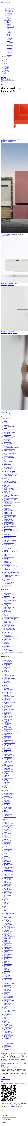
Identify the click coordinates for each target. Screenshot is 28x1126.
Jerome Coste (7, 720)
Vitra (5, 783)
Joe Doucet (6, 920)
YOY (5, 786)
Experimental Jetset (8, 877)
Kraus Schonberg (8, 503)
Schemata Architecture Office (11, 551)
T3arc (5, 568)
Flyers (8, 29)
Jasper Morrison (8, 719)
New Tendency (7, 750)
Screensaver (10, 11)
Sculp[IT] (6, 552)
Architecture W (7, 435)
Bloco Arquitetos (8, 446)
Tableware (9, 52)
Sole (5, 764)
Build (5, 847)
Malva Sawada (7, 937)
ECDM (5, 604)
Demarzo (6, 685)
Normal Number (8, 964)
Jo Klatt (6, 919)
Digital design (7, 10)
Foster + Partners (8, 480)
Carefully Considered (9, 675)
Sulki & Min (7, 1004)
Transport (9, 55)
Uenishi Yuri (7, 1023)
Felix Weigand (7, 884)
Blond (5, 670)
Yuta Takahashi (7, 1037)
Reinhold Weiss (7, 759)
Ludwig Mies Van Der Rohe (11, 731)
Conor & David (7, 857)
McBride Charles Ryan (9, 516)
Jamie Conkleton (8, 915)
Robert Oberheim (8, 761)
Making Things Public (9, 936)
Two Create (6, 775)
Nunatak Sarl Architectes (10, 526)
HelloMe (6, 896)
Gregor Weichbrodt (8, 892)
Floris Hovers (7, 699)
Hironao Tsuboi (7, 713)
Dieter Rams (7, 686)
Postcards (9, 39)
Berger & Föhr (7, 844)
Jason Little (6, 916)
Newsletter (6, 71)
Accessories (10, 45)
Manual (5, 940)
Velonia (5, 779)
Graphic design (7, 20)
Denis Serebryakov (8, 864)
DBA (5, 684)
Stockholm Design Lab (9, 997)
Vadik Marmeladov (8, 778)
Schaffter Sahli (7, 987)
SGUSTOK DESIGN (6, 2)
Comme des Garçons (9, 797)
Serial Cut (6, 989)
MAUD (6, 951)
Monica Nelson (7, 954)
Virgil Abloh (7, 782)
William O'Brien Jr (8, 585)
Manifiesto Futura (8, 938)
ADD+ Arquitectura (9, 426)
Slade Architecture (8, 641)
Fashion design (7, 15)
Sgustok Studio (7, 990)
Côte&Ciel (6, 798)
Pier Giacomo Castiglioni (10, 755)
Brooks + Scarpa (8, 450)
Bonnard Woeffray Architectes (11, 447)
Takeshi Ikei (7, 571)
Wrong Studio (7, 1034)
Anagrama (6, 829)
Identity (9, 32)
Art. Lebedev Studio (9, 661)
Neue (5, 959)
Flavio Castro (7, 477)
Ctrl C (5, 860)
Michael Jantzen (8, 519)
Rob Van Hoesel (8, 978)
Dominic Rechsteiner (9, 867)
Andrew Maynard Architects (11, 430)
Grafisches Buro (8, 889)
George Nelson (7, 703)
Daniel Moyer (7, 681)
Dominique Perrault (8, 689)
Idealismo (6, 909)
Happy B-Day (7, 487)
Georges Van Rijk (8, 705)
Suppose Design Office (9, 565)
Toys (8, 53)
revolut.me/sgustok (5, 1079)
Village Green (7, 1028)
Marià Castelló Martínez (10, 510)
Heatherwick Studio (9, 488)
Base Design (7, 843)
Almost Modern (8, 828)
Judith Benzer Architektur (10, 499)
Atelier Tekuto (7, 440)
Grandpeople (7, 891)
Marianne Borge (8, 512)
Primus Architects (8, 544)
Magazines (9, 35)
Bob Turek (6, 671)
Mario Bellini (7, 738)
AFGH (5, 428)
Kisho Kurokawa (8, 501)
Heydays (6, 903)
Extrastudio (6, 470)
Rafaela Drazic (7, 975)
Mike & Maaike (8, 744)
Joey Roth (6, 722)
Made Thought (7, 734)
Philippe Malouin (8, 754)
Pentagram (6, 969)
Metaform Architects (9, 517)
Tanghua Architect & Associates (11, 572)
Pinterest (6, 68)
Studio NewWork (8, 1001)
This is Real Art (7, 1014)
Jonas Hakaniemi (8, 723)
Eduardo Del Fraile (8, 871)
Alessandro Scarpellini (9, 825)
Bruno (5, 674)
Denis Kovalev (19, 1063)
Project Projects (7, 972)
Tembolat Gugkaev (8, 771)
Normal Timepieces (8, 751)
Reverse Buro (7, 976)
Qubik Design (7, 973)
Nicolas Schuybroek (9, 523)
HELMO (6, 899)
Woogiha (6, 785)
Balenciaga (6, 796)
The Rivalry (7, 1011)
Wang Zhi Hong (8, 1032)
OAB (5, 527)
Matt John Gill (7, 948)
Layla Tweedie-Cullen (9, 927)
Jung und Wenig (8, 924)
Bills (8, 22)
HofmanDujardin (8, 491)
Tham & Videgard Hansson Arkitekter (13, 575)
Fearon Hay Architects (9, 472)
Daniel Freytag (7, 861)
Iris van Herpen (7, 805)
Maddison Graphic (8, 931)
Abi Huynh (6, 822)
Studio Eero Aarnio (8, 765)
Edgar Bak (6, 868)
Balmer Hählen (7, 842)
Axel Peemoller (7, 840)
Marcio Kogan (7, 509)
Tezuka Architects (8, 573)
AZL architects (7, 442)
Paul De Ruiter (7, 537)
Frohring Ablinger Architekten (11, 482)
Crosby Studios (7, 603)
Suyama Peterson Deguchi (10, 566)
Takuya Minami (8, 1006)
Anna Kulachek (8, 833)
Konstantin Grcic (8, 729)
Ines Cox (6, 910)
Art (7, 21)
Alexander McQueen (9, 793)
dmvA (5, 463)
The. (5, 772)
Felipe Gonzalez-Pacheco (10, 475)
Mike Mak (6, 745)
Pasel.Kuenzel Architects (10, 536)
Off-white (6, 811)
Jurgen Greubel (7, 724)
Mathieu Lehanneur (8, 740)
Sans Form (6, 986)
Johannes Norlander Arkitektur (11, 495)
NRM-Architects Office (9, 524)
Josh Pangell (7, 1045)
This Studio (6, 1016)
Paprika (5, 968)
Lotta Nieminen (7, 929)
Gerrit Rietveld (7, 706)
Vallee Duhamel (8, 1027)
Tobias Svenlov (7, 1017)
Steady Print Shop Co (9, 996)
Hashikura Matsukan (9, 709)
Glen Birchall (7, 888)
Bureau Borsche (8, 849)
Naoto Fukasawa (8, 748)
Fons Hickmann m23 (9, 886)
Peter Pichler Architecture (10, 540)
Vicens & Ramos (8, 581)
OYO (5, 533)
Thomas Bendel (8, 576)
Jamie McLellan (8, 717)
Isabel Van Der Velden (9, 913)
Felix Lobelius (7, 882)
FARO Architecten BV (9, 471)
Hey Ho (6, 900)
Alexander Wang (8, 794)
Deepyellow (7, 863)
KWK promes (7, 505)
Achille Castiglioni (8, 658)
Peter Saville (7, 971)
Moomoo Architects (8, 522)
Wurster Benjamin (8, 1035)
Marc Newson (7, 736)
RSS (5, 73)
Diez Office (6, 688)
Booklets (9, 24)
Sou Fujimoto (7, 558)
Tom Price (6, 773)
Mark (5, 810)
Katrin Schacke (7, 926)
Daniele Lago (7, 682)
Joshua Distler (7, 923)
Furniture (9, 49)
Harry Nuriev (7, 614)
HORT (5, 906)
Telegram (6, 70)
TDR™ (6, 1008)
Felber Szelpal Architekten (10, 474)
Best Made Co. (7, 667)
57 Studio (6, 422)
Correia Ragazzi (8, 461)
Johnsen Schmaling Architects (11, 498)
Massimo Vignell (8, 947)
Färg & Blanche (8, 698)
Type (5, 776)
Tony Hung (6, 1021)
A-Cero (5, 423)
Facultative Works (8, 879)
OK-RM (6, 966)
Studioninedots (7, 564)
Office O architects (8, 531)
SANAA (6, 550)
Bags (8, 17)
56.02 (5, 421)
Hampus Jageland (8, 895)
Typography (10, 42)
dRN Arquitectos (8, 467)
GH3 (5, 484)
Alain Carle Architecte (9, 429)
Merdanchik (7, 952)
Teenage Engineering (9, 769)
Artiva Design (7, 837)
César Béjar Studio (8, 456)
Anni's (5, 835)
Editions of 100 (7, 692)
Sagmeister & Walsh (9, 983)
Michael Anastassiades (9, 743)
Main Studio (7, 934)
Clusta (5, 854)
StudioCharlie (7, 768)
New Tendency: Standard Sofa (8, 140)
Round (5, 982)
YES (5, 1047)
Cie (4, 460)
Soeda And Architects (9, 557)
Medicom (6, 741)
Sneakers (9, 18)
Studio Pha (6, 561)
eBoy (5, 691)
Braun (5, 672)
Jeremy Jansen (7, 917)
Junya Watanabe (8, 807)
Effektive (6, 872)
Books (8, 25)
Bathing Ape (7, 664)
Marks (5, 944)
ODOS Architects (8, 529)
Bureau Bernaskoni (8, 451)
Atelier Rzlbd (7, 439)
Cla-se (5, 853)
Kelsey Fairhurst (8, 727)
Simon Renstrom (8, 994)
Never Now (7, 961)
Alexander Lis (7, 826)
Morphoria (6, 955)
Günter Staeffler (8, 893)
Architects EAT (7, 433)
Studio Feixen (7, 999)
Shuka (5, 993)
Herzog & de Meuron (9, 489)
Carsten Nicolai (7, 850)
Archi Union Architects (9, 432)
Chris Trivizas (7, 851)
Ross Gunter (7, 980)
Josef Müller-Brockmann (10, 922)
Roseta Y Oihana (8, 979)
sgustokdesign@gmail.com (17, 1106)
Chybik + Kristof (8, 458)
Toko (5, 1018)
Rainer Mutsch (7, 758)
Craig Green (7, 800)
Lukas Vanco (7, 930)
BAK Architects (8, 443)
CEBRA (6, 454)
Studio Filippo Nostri (9, 1000)
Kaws (5, 726)
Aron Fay (6, 836)
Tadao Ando (7, 569)
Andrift (5, 832)
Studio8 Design (7, 1003)
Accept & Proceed (8, 823)
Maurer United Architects (10, 515)
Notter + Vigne (7, 965)
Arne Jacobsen (7, 660)
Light (8, 50)
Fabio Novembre (8, 695)
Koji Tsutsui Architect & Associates (12, 502)
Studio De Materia (8, 559)
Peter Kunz (6, 538)
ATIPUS (6, 839)
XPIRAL (6, 586)
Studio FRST (7, 643)
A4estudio (6, 425)
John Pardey (7, 496)
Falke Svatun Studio (9, 696)
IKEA (5, 715)
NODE (5, 962)
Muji (5, 747)
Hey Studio (6, 902)
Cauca (5, 677)
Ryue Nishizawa (8, 548)
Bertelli (5, 665)
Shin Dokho (7, 992)
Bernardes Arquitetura (9, 444)
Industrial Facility (8, 716)
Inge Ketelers (7, 912)
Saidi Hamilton (7, 985)
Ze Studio (6, 1038)
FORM (5, 478)
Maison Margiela (8, 808)
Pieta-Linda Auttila (8, 541)
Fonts (8, 31)
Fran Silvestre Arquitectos (10, 481)
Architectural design (9, 8)
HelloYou (6, 898)
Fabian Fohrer (7, 878)
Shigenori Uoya (8, 554)
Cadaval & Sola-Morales (10, 453)
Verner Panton (7, 780)
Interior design (7, 56)
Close (2, 416)
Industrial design (8, 43)
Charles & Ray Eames (9, 678)
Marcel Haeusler (8, 943)
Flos (5, 701)
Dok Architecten (8, 464)
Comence (6, 856)
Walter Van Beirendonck (10, 817)
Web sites (9, 14)
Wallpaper (9, 13)
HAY (5, 710)
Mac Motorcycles (8, 733)
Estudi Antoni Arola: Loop (7, 331)
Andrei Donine (7, 830)
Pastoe (5, 752)
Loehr (5, 730)
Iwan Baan (6, 492)
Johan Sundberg (8, 494)
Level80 (6, 506)
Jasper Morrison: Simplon (7, 283)
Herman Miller (7, 712)
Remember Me (7, 1119)
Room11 (6, 547)
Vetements (6, 815)
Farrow (5, 881)
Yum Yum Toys (7, 787)
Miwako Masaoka (8, 520)
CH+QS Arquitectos (9, 457)
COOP (5, 858)
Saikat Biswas (7, 762)
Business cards (10, 27)
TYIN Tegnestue (8, 579)
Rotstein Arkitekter (8, 636)
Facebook (6, 66)
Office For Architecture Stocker (11, 530)
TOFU (5, 578)
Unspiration (6, 1024)
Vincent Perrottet (8, 1030)
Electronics (9, 48)
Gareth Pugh (7, 803)
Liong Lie (6, 508)
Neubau (6, 958)
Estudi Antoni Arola (9, 694)
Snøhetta (6, 555)
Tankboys (6, 1007)
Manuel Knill (7, 941)
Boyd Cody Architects (9, 449)
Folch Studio (7, 885)
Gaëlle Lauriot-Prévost (9, 702)
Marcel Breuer (7, 737)
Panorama (6, 534)
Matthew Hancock (8, 950)
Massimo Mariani (8, 513)
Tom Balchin (7, 1020)
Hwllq (5, 907)
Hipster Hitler (7, 905)
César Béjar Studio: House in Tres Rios (10, 234)
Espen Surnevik (8, 468)
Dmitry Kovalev (11, 1063)
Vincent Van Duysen (9, 582)
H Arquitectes (7, 485)
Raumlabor (6, 545)
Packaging (9, 38)
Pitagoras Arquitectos (9, 543)
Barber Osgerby (8, 663)
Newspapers (10, 36)
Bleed (5, 668)
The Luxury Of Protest (9, 1010)
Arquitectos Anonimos (9, 436)
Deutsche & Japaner (9, 865)
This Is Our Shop (8, 1013)
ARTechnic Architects (9, 437)
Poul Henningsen (8, 757)
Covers (8, 28)
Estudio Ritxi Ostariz (9, 874)
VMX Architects (8, 583)
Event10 (6, 875)
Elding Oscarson (8, 605)
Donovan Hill (7, 465)
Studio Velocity (7, 562)
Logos (8, 34)
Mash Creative (7, 945)
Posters (8, 41)
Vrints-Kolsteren (8, 1031)
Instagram (6, 67)
